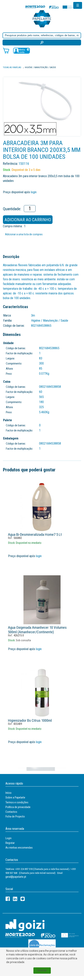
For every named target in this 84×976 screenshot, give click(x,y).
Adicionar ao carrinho (27, 219)
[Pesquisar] (42, 42)
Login (8, 838)
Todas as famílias (12, 67)
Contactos (11, 811)
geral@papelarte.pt (15, 876)
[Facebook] (7, 899)
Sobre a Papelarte (15, 797)
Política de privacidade (17, 807)
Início (8, 792)
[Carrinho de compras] (6, 50)
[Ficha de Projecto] (49, 6)
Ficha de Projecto (15, 816)
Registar (10, 842)
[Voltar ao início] (42, 18)
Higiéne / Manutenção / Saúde (40, 67)
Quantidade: (12, 209)
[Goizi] (25, 924)
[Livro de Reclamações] (42, 945)
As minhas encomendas (19, 847)
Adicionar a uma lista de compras (24, 234)
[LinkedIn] (15, 899)
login (34, 192)
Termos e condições (16, 802)
